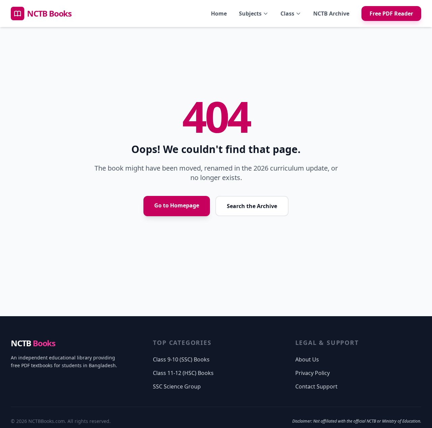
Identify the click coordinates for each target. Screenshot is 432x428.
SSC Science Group (177, 386)
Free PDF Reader (391, 13)
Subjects (250, 13)
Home (219, 13)
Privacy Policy (312, 373)
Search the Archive (252, 206)
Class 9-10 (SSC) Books (181, 359)
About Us (307, 359)
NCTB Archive (331, 13)
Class (287, 13)
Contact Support (316, 386)
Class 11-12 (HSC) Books (183, 373)
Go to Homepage (176, 205)
